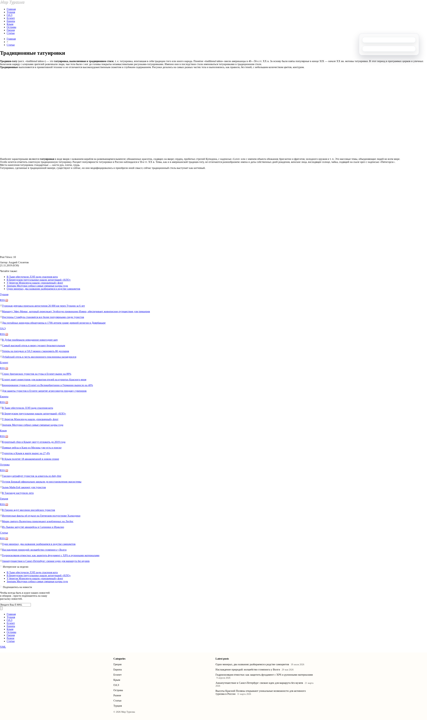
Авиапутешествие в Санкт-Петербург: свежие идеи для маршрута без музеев (46, 561)
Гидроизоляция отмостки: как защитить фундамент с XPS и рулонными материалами (50, 555)
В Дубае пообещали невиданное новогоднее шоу (30, 339)
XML (3, 646)
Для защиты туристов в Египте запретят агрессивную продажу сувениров (44, 390)
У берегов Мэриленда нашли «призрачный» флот (35, 282)
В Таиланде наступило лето (18, 493)
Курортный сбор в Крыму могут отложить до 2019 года (33, 442)
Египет (11, 18)
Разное (10, 638)
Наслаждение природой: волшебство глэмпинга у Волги (34, 549)
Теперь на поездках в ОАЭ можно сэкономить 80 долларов (35, 351)
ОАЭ (9, 15)
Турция (11, 12)
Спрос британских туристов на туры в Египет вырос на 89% (36, 373)
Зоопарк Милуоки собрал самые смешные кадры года (37, 285)
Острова (11, 27)
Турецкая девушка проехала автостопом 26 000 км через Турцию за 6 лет (43, 305)
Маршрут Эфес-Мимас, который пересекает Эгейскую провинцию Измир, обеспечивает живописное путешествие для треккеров (76, 311)
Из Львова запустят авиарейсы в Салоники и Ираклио (33, 527)
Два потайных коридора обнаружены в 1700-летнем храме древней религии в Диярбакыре (54, 322)
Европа (11, 21)
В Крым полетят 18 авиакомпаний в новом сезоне (30, 459)
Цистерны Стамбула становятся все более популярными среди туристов (43, 317)
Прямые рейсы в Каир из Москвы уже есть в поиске (32, 447)
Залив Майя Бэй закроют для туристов (24, 487)
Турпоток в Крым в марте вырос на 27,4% (26, 453)
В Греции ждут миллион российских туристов (28, 510)
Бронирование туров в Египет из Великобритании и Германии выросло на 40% (47, 385)
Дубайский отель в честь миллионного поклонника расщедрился (39, 356)
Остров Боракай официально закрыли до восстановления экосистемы (41, 481)
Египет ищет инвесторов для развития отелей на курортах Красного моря (44, 379)
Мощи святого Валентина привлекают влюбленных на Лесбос (37, 521)
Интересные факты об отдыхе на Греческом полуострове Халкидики (41, 515)
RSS (3, 300)
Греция (11, 30)
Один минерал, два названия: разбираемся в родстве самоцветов (43, 288)
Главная (11, 9)
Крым (10, 24)
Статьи (11, 33)
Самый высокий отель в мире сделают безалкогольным (33, 345)
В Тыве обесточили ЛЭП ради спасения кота (32, 276)
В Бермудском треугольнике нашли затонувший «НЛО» (39, 279)
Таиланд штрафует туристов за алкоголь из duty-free (31, 476)
